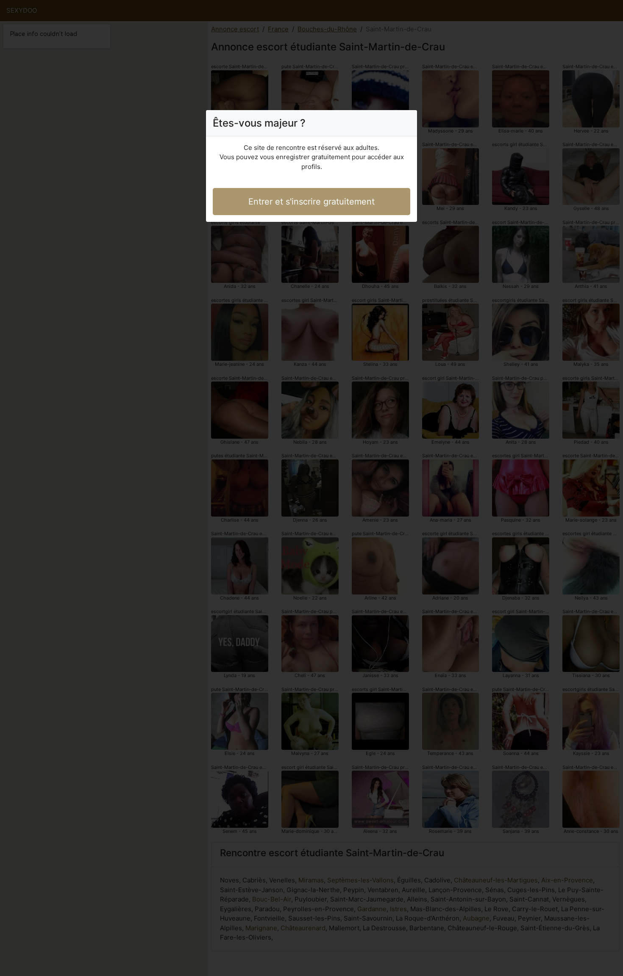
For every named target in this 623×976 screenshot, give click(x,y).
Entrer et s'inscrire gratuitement (311, 201)
